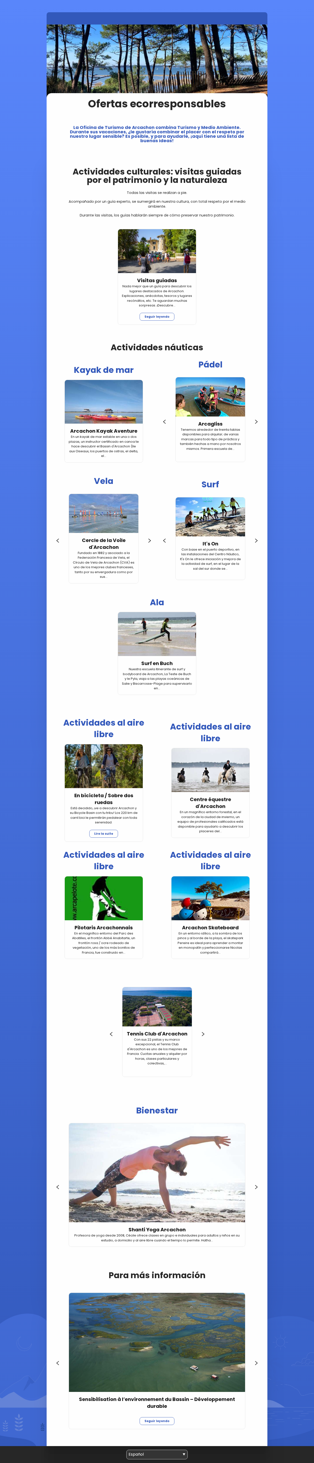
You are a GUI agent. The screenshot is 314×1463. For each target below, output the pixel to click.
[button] (164, 421)
